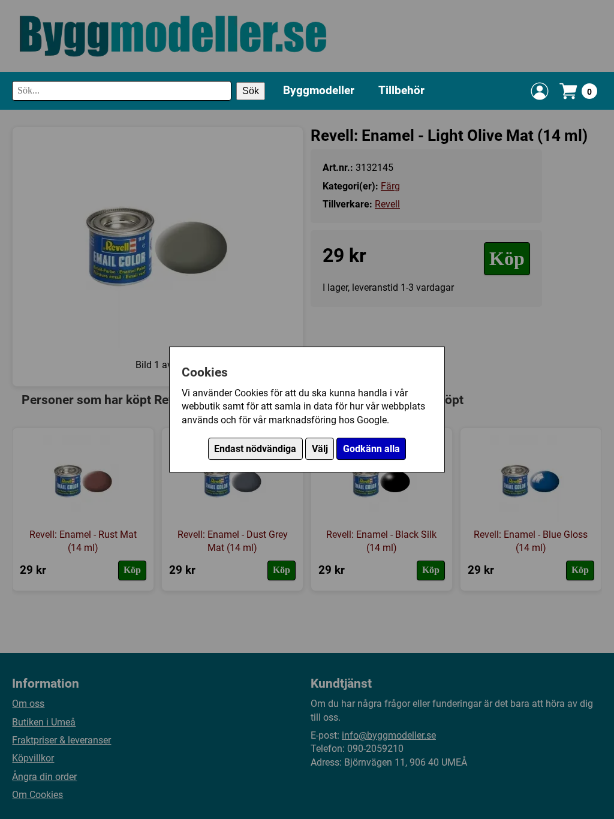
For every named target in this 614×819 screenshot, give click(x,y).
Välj (320, 448)
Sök (250, 91)
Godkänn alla (371, 448)
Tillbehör (401, 90)
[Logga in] (539, 91)
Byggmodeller (318, 90)
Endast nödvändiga (255, 448)
